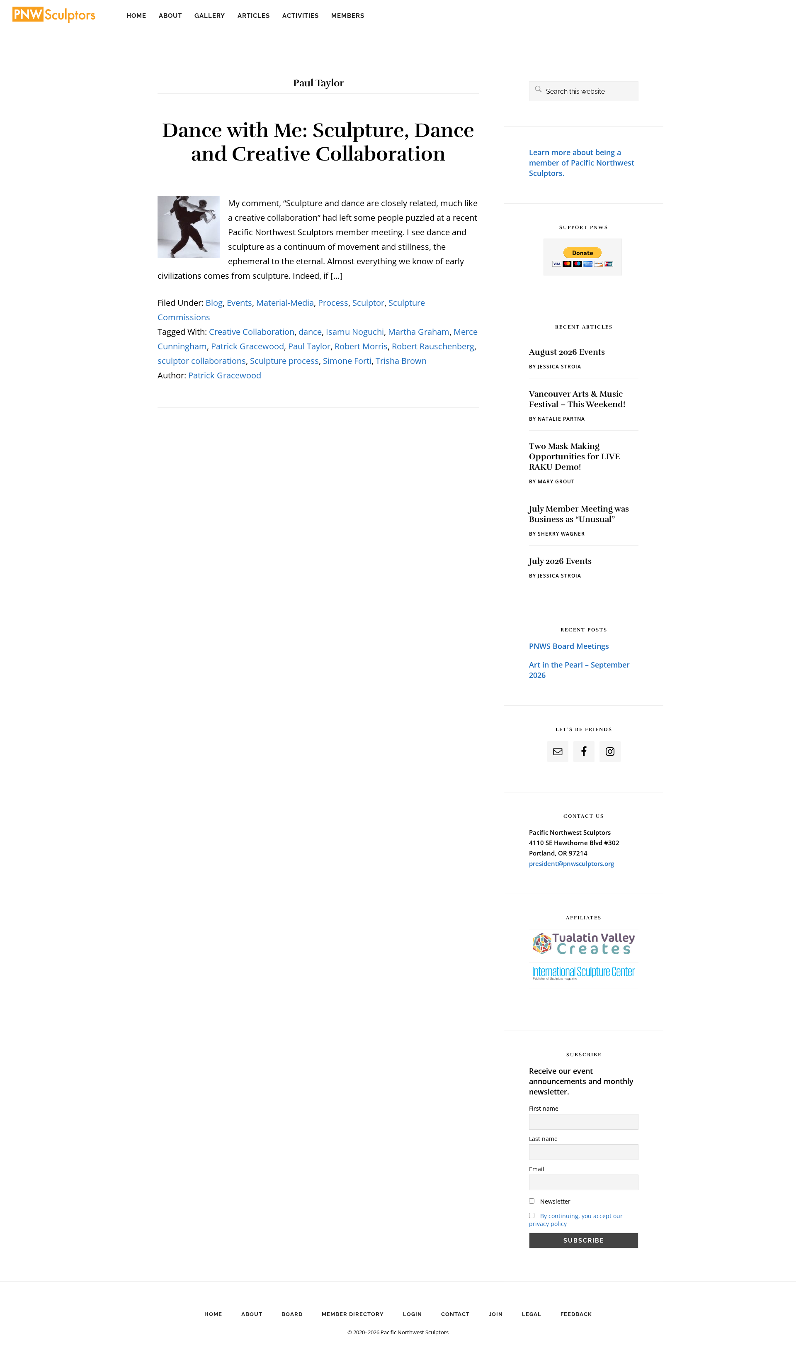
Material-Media (285, 302)
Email (536, 1169)
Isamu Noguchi (355, 331)
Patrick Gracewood (247, 346)
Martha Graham (418, 331)
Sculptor (368, 302)
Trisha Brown (401, 360)
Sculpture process (284, 360)
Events (239, 302)
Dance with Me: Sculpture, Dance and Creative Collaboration (318, 142)
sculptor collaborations (202, 360)
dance (310, 331)
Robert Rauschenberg (433, 346)
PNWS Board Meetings (569, 646)
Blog (214, 302)
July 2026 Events (560, 561)
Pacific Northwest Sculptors (53, 16)
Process (333, 302)
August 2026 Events (567, 352)
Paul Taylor (309, 346)
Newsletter (554, 1201)
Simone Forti (347, 360)
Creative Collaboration (251, 331)
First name (543, 1108)
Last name (543, 1139)
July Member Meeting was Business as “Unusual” (579, 514)
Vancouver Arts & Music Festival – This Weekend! (577, 399)
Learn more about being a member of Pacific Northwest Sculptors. (581, 162)
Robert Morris (361, 346)
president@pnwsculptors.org (571, 863)
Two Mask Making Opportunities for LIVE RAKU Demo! (574, 456)
